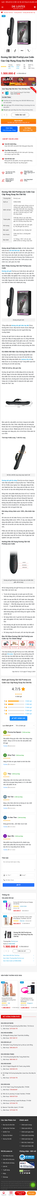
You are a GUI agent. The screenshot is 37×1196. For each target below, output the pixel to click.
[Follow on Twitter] (25, 1173)
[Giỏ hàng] (35, 7)
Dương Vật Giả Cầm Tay (29, 12)
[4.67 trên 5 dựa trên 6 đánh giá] (3, 66)
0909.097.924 (13, 1096)
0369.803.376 (13, 1069)
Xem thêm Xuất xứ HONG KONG (12, 961)
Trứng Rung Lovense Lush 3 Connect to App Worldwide (27, 999)
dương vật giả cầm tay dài (20, 325)
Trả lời (5, 746)
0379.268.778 (13, 1028)
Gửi (19, 885)
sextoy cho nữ (26, 359)
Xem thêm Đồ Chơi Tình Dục (11, 955)
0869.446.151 (13, 1059)
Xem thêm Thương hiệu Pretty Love (13, 958)
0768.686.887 (13, 1089)
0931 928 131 (13, 1038)
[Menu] (2, 7)
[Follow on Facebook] (20, 1173)
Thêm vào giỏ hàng (20, 1193)
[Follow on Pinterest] (27, 1173)
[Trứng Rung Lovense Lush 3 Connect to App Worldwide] (28, 989)
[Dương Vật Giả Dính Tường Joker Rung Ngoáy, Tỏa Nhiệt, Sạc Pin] (8, 921)
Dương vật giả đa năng (9, 480)
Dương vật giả (6, 271)
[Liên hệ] (33, 1185)
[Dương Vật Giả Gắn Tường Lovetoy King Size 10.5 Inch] (9, 989)
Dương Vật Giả (18, 12)
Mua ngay (31, 1193)
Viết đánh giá (19, 718)
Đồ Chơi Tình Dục (8, 12)
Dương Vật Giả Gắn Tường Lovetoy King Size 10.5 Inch (9, 999)
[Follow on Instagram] (22, 1173)
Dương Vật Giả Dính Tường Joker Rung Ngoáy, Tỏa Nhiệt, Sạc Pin (22, 917)
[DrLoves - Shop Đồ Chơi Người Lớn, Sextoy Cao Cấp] (18, 7)
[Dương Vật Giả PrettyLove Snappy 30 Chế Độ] (8, 906)
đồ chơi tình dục (14, 250)
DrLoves (10, 654)
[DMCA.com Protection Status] (24, 1171)
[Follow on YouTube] (29, 1173)
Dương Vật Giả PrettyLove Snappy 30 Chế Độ (23, 903)
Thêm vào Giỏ (20, 115)
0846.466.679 (13, 1047)
